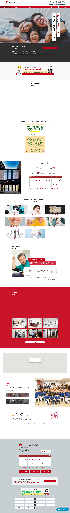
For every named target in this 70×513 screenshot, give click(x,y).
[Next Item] (55, 429)
